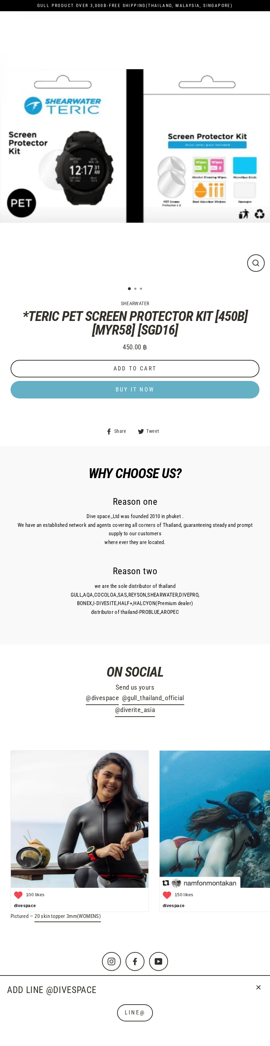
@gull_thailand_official (153, 698)
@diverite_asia (135, 710)
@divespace (102, 698)
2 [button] (136, 289)
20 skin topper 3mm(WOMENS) (67, 916)
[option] (135, 146)
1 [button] (129, 289)
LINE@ (135, 1012)
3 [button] (141, 289)
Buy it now (135, 389)
